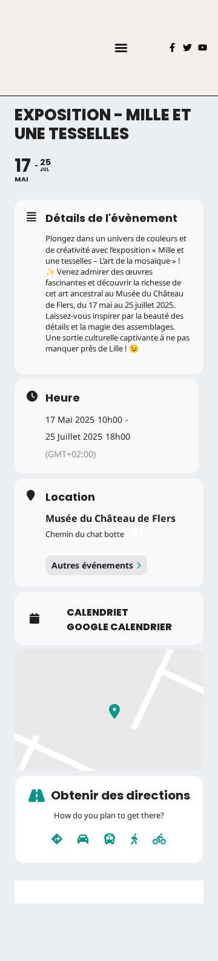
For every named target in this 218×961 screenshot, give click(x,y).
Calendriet (97, 612)
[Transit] (109, 839)
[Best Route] (56, 839)
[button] (121, 47)
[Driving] (82, 839)
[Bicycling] (160, 839)
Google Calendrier (119, 627)
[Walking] (134, 839)
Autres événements (92, 565)
